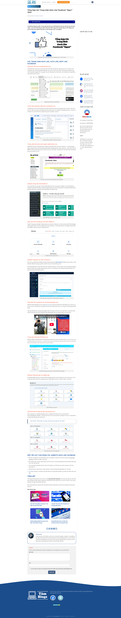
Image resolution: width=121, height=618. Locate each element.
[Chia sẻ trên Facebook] (47, 529)
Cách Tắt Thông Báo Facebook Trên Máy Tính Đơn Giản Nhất (88, 91)
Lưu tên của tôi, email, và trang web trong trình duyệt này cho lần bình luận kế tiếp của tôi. (51, 568)
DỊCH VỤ (48, 2)
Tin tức (53, 2)
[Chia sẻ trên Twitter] (49, 529)
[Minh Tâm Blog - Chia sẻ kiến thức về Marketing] (33, 2)
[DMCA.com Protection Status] (57, 604)
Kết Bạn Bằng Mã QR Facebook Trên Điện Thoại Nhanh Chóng (88, 102)
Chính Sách (67, 616)
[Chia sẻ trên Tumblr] (56, 529)
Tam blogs (41, 15)
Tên (30, 562)
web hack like (48, 304)
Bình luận (31, 552)
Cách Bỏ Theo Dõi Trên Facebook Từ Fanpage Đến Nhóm (88, 96)
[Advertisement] (87, 53)
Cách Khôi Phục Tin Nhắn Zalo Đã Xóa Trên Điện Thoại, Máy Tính (88, 85)
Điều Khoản (72, 616)
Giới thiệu (44, 2)
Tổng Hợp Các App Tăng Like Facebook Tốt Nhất (50, 421)
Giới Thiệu (61, 616)
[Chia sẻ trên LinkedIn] (54, 529)
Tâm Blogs (31, 471)
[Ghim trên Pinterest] (52, 529)
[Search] (92, 2)
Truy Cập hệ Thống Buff (63, 2)
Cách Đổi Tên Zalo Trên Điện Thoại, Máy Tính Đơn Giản (88, 79)
